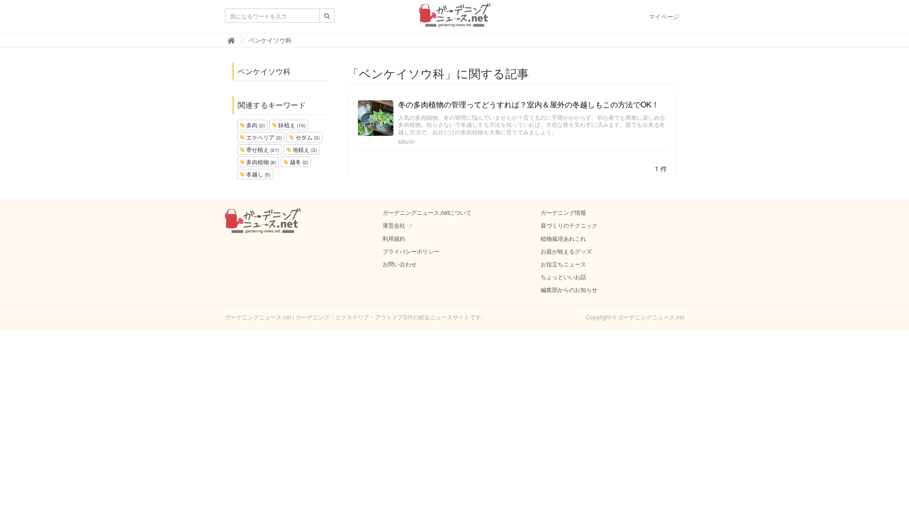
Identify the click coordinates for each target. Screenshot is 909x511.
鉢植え (291, 125)
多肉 (255, 125)
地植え (304, 149)
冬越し (257, 174)
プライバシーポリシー (411, 251)
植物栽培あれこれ (563, 238)
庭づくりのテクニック (569, 225)
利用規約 (394, 238)
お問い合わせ (400, 264)
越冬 (298, 162)
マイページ (664, 16)
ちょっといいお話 (563, 277)
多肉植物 (260, 162)
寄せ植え (262, 149)
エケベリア (263, 137)
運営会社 (394, 225)
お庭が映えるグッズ (566, 251)
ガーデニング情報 (563, 212)
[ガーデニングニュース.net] (454, 18)
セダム (307, 137)
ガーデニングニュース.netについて (427, 212)
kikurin (406, 141)
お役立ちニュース (563, 264)
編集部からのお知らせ (569, 289)
